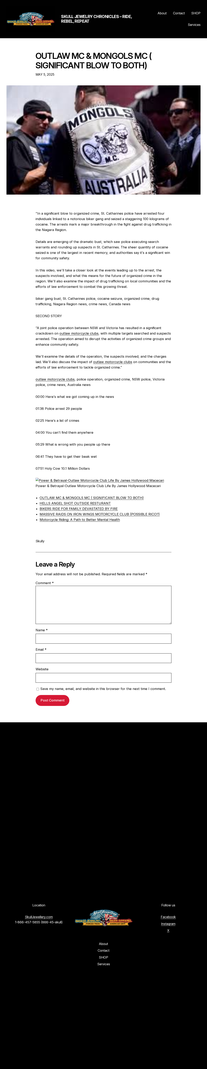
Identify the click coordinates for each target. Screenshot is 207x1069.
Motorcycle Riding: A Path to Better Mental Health (80, 520)
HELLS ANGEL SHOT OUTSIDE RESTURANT (75, 503)
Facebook (168, 917)
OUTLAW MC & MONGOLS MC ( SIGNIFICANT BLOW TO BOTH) (94, 61)
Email (41, 649)
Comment (45, 583)
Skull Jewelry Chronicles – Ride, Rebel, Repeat (96, 19)
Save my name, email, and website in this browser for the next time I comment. (103, 689)
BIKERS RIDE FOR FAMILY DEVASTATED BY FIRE (79, 509)
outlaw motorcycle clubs (78, 333)
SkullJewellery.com (39, 917)
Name (42, 630)
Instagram (168, 924)
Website (42, 669)
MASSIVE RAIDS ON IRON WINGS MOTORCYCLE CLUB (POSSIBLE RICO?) (100, 514)
